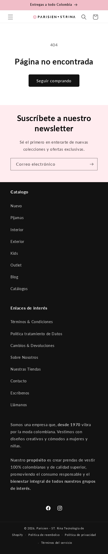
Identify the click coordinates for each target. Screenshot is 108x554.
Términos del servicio (56, 542)
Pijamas (17, 217)
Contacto (18, 381)
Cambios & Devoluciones (32, 345)
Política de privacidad (80, 534)
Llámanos (18, 405)
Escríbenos (19, 393)
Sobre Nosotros (24, 357)
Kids (14, 253)
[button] (10, 17)
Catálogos (19, 288)
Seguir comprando (54, 80)
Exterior (17, 241)
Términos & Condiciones (31, 321)
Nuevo (16, 206)
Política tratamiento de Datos (36, 334)
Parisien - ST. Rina (49, 528)
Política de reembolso (44, 534)
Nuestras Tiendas (25, 369)
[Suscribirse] (91, 164)
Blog (14, 277)
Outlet (16, 265)
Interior (17, 229)
